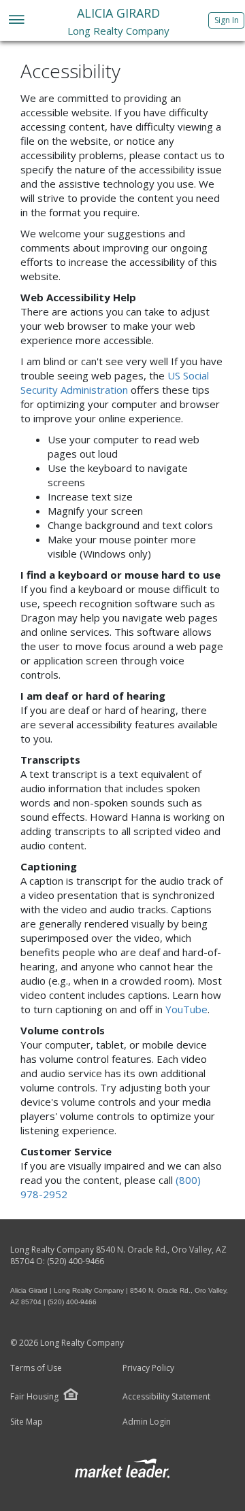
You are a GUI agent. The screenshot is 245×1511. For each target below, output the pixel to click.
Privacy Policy (148, 1368)
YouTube (186, 1009)
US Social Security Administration (114, 382)
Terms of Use (36, 1368)
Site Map (26, 1421)
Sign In (226, 20)
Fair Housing (34, 1396)
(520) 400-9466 (75, 1261)
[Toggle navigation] (16, 20)
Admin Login (146, 1421)
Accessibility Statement (166, 1396)
